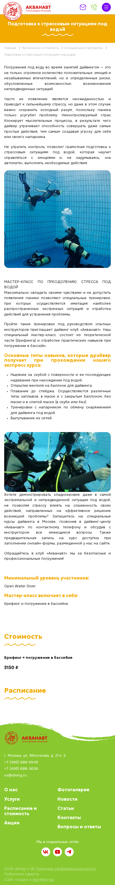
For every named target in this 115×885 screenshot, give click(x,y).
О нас (11, 789)
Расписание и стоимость (20, 810)
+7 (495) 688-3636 (21, 768)
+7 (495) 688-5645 (21, 762)
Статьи (66, 808)
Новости (68, 799)
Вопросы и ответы (79, 826)
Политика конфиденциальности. (65, 868)
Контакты (69, 817)
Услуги (12, 799)
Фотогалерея (73, 789)
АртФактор (43, 879)
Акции (12, 822)
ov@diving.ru (15, 775)
